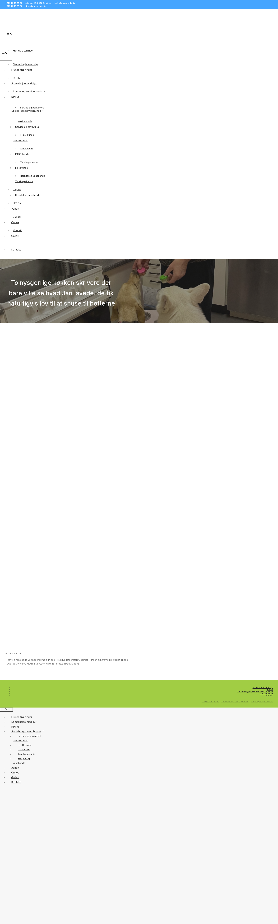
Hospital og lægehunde (27, 195)
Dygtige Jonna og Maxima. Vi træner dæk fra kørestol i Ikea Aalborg (43, 663)
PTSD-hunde (22, 154)
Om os (15, 222)
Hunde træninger (23, 50)
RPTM (15, 97)
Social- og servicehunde (27, 91)
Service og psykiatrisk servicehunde (255, 691)
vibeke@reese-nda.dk (64, 3)
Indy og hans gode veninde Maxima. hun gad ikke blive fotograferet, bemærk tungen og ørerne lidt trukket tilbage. (67, 659)
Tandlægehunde (24, 181)
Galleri (15, 235)
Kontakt (16, 249)
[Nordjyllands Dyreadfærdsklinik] (12, 43)
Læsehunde (21, 167)
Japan (15, 208)
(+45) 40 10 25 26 (14, 3)
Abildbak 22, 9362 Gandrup (38, 3)
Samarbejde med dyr (24, 83)
